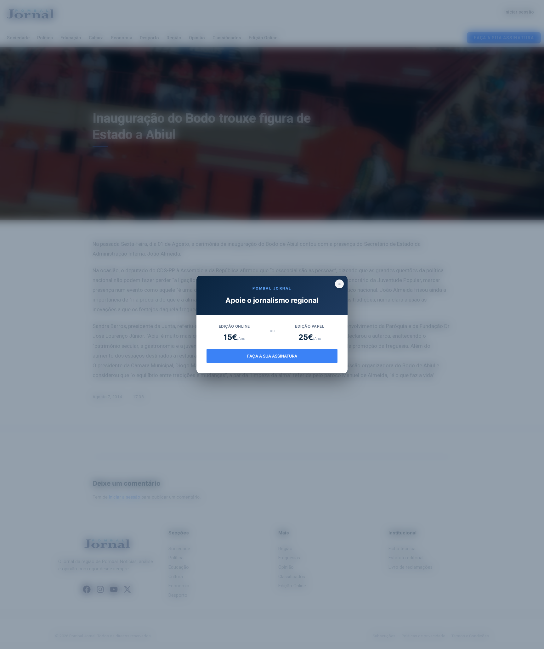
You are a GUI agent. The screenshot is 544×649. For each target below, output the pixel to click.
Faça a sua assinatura (272, 356)
